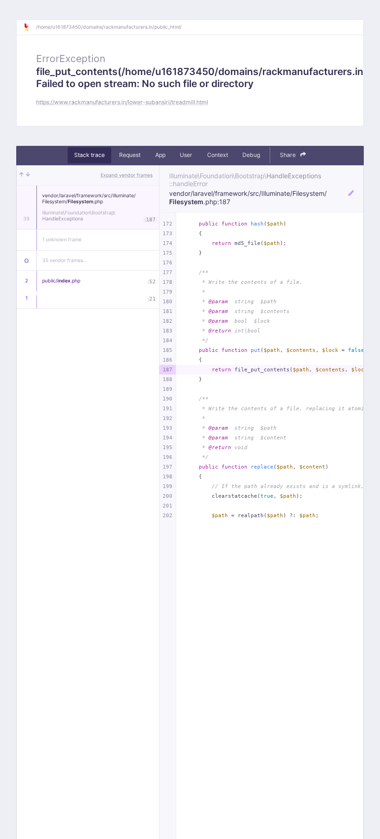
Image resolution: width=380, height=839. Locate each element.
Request (129, 154)
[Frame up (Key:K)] (21, 175)
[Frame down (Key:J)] (28, 175)
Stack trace (89, 154)
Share (288, 154)
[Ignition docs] (29, 27)
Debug (251, 154)
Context (217, 154)
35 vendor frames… (64, 260)
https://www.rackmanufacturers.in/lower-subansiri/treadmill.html (122, 102)
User (186, 154)
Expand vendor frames (126, 175)
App (160, 154)
